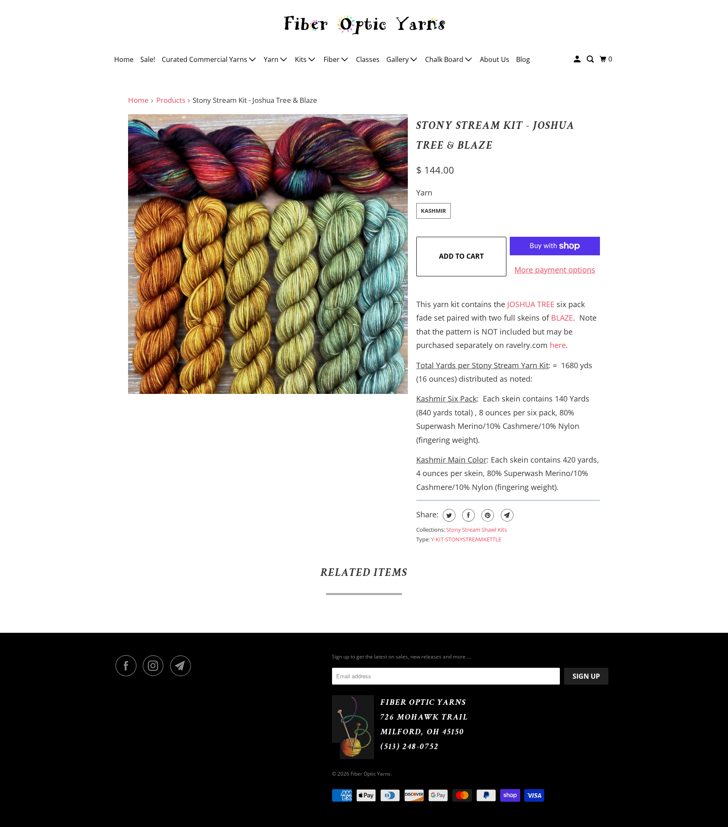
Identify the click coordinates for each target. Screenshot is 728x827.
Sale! (147, 59)
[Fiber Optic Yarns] (364, 23)
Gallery (398, 59)
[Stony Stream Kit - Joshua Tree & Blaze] (268, 254)
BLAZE (562, 318)
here (558, 345)
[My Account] (577, 59)
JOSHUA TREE (530, 304)
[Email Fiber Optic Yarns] (182, 665)
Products (170, 100)
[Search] (591, 59)
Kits (301, 59)
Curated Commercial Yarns (205, 59)
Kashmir (433, 210)
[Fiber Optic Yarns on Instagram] (155, 665)
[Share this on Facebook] (467, 515)
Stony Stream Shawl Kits (476, 529)
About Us (494, 59)
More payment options (554, 270)
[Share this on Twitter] (448, 515)
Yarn (272, 59)
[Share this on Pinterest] (486, 515)
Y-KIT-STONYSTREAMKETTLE (466, 539)
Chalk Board (445, 59)
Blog (523, 59)
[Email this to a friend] (506, 515)
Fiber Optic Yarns (371, 773)
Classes (368, 59)
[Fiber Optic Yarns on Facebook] (128, 665)
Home (124, 59)
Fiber (332, 59)
